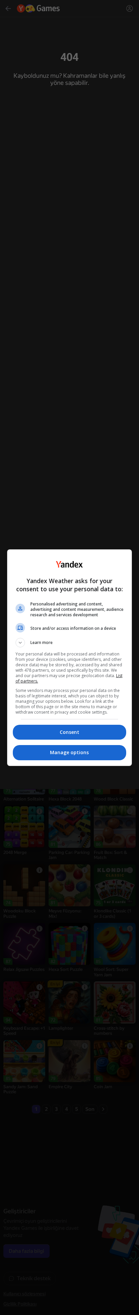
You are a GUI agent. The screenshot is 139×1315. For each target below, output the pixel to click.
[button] (70, 642)
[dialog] (69, 657)
